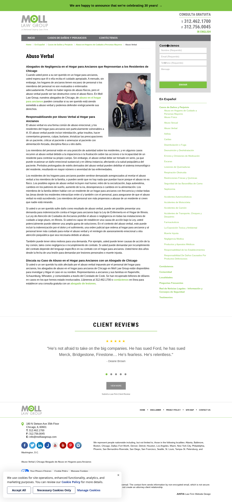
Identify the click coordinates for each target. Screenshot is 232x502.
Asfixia (167, 133)
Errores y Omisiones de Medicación (182, 156)
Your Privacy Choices (40, 471)
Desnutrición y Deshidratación (179, 150)
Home (142, 410)
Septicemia (169, 189)
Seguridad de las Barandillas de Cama (183, 183)
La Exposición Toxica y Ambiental (180, 227)
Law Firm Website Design (194, 494)
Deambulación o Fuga (175, 145)
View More (116, 386)
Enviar (183, 84)
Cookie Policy (61, 471)
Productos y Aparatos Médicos (179, 244)
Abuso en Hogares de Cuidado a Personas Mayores (180, 112)
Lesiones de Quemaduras (177, 167)
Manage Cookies (79, 471)
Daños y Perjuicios (67, 37)
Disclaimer (155, 410)
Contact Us (204, 410)
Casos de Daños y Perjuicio (174, 107)
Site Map (190, 410)
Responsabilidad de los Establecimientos (184, 250)
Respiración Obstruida (175, 172)
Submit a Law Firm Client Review (116, 394)
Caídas (167, 139)
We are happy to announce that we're (116, 5)
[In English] (204, 32)
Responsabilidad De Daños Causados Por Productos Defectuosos (185, 257)
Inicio (31, 37)
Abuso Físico (170, 117)
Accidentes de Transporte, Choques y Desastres (183, 215)
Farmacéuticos (171, 222)
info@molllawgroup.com (43, 437)
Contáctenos (108, 37)
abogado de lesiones (83, 283)
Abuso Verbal (170, 128)
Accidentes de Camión (175, 208)
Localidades (166, 277)
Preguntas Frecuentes (171, 283)
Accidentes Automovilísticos (178, 196)
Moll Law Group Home (34, 22)
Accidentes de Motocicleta (177, 202)
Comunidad (165, 272)
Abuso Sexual (171, 122)
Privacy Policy (173, 410)
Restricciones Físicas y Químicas (180, 178)
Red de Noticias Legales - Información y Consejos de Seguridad (180, 290)
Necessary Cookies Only (54, 490)
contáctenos (121, 279)
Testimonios (166, 297)
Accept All (19, 490)
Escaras (168, 161)
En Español (167, 99)
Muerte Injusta (171, 233)
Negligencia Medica (174, 238)
